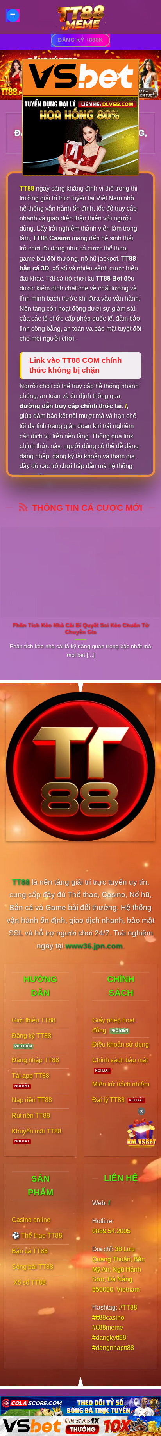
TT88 (27, 188)
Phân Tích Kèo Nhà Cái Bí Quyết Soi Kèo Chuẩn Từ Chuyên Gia (81, 628)
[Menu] (13, 15)
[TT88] (80, 17)
